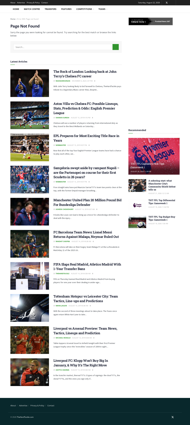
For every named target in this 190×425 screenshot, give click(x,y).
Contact (44, 2)
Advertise (21, 2)
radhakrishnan (63, 81)
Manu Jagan (61, 306)
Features (66, 9)
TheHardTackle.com (25, 417)
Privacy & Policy (33, 2)
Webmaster (61, 145)
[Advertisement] (154, 76)
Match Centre (32, 9)
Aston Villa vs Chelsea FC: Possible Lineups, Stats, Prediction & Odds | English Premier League (85, 108)
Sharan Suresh (62, 117)
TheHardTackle (62, 273)
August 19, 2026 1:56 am (158, 223)
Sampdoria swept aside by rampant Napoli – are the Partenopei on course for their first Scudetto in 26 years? (86, 172)
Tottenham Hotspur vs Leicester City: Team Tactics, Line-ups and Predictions (85, 298)
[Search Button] (116, 47)
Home (16, 9)
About (12, 2)
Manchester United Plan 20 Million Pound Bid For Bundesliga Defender (87, 202)
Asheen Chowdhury (64, 209)
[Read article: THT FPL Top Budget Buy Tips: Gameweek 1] (137, 221)
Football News (160, 21)
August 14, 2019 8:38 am (81, 241)
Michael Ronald (63, 338)
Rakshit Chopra (63, 241)
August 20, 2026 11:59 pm (141, 171)
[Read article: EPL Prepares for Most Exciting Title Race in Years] (29, 147)
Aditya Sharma (62, 370)
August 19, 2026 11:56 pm (158, 207)
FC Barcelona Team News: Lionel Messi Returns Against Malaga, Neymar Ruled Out (86, 234)
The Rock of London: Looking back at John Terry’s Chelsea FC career (84, 73)
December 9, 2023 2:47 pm (82, 81)
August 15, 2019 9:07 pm (77, 145)
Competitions (84, 9)
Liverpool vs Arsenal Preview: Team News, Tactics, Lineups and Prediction (85, 330)
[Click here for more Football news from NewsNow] (140, 21)
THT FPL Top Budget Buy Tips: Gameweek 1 (161, 218)
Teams (101, 9)
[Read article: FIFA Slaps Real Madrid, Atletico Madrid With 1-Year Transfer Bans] (29, 276)
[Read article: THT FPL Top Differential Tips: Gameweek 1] (137, 205)
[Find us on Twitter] (167, 3)
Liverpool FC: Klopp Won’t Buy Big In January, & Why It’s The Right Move (80, 362)
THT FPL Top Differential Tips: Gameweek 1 (161, 202)
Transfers (50, 9)
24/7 (168, 21)
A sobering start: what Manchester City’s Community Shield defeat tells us (161, 185)
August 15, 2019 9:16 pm (80, 117)
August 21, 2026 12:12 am (158, 193)
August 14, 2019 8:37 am (85, 209)
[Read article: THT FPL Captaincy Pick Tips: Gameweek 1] (154, 156)
